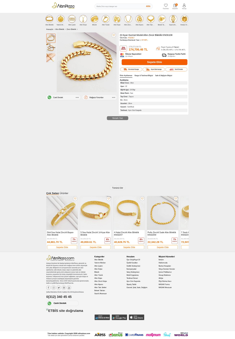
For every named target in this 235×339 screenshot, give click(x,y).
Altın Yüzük (98, 275)
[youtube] (69, 287)
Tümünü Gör (117, 188)
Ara (148, 6)
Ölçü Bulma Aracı (165, 281)
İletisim (161, 260)
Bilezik (96, 272)
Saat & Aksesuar (100, 293)
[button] (115, 61)
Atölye (161, 278)
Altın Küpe (98, 278)
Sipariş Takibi (131, 284)
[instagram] (53, 287)
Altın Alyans (98, 284)
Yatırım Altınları (100, 263)
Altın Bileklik (59, 29)
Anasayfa (49, 29)
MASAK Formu (164, 284)
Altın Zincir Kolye (100, 281)
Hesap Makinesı (165, 275)
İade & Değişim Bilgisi (163, 75)
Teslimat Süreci (132, 278)
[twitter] (59, 287)
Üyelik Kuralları (132, 263)
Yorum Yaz (117, 118)
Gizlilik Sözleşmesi (133, 266)
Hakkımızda (163, 263)
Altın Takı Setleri (100, 287)
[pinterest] (64, 287)
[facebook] (48, 287)
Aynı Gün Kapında (133, 281)
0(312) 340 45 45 (59, 297)
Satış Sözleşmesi (133, 272)
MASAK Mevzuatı (165, 287)
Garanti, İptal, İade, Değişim (137, 287)
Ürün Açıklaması (126, 75)
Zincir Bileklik (71, 29)
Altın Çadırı (98, 266)
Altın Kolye (98, 269)
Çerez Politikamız (165, 272)
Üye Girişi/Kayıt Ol (133, 260)
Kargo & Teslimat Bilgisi (144, 75)
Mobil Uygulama (133, 275)
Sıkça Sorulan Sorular (167, 269)
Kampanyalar (131, 269)
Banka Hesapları (165, 266)
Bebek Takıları (99, 290)
